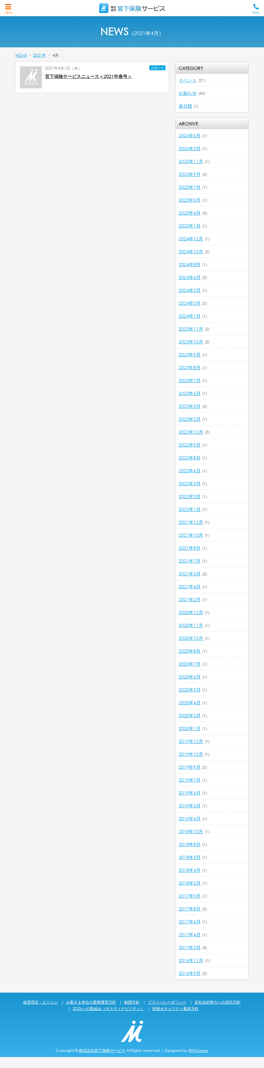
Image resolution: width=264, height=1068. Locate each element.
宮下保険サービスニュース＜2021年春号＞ (88, 76)
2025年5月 (190, 200)
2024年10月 (191, 251)
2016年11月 (191, 960)
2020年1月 (190, 728)
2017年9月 (190, 896)
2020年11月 (191, 625)
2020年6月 (190, 677)
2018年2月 (190, 883)
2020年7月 (190, 664)
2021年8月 (190, 548)
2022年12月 (191, 432)
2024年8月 (190, 264)
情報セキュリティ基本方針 (175, 1008)
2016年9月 (190, 973)
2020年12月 (191, 612)
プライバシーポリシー (167, 1002)
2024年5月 (190, 290)
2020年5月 (190, 690)
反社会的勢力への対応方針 (217, 1002)
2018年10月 (191, 831)
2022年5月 (190, 483)
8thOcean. (199, 1050)
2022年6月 (190, 470)
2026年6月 (190, 135)
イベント (188, 80)
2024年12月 (191, 239)
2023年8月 (190, 367)
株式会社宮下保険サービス (102, 1050)
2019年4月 (190, 818)
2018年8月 (190, 844)
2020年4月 (190, 702)
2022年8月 (190, 458)
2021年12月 (191, 522)
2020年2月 (190, 715)
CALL (255, 12)
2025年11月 (191, 161)
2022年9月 (190, 445)
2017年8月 (190, 909)
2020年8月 (190, 651)
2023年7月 (190, 380)
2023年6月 (190, 393)
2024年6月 (190, 277)
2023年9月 (190, 354)
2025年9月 (190, 174)
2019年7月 (190, 780)
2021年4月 (190, 586)
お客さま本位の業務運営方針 (91, 1002)
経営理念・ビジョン (40, 1002)
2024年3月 (190, 303)
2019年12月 (191, 741)
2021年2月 (190, 599)
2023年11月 (191, 329)
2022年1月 (190, 509)
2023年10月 (191, 342)
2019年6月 (190, 793)
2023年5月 (190, 406)
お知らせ (157, 67)
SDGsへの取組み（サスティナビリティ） (108, 1008)
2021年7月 (190, 561)
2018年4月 (190, 870)
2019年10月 (191, 754)
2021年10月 (191, 535)
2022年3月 (190, 496)
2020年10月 (191, 638)
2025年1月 (190, 226)
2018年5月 (190, 857)
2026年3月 (190, 148)
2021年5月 (190, 574)
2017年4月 (190, 934)
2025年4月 (190, 213)
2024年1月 (190, 316)
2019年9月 (190, 767)
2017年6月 (190, 922)
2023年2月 (190, 419)
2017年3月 (190, 947)
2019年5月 (190, 806)
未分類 (185, 106)
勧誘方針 (132, 1002)
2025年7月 (190, 187)
